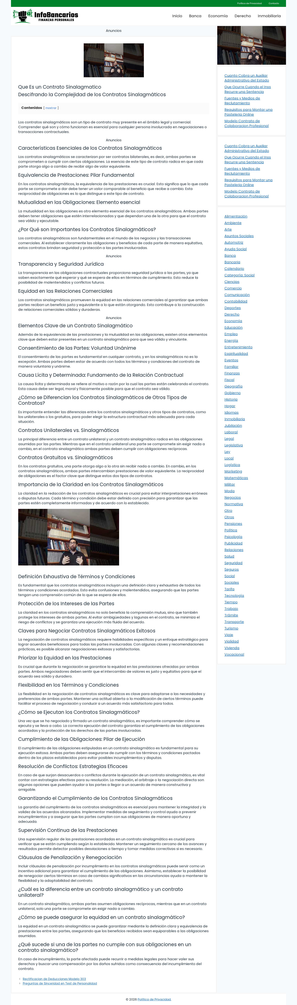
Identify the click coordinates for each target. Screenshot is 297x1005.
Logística (232, 464)
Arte (228, 229)
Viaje (228, 634)
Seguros (231, 569)
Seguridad (233, 562)
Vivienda (231, 648)
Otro (228, 510)
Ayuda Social (235, 249)
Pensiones (233, 523)
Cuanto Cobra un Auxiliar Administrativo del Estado (246, 78)
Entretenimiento (238, 347)
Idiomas (231, 412)
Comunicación (237, 294)
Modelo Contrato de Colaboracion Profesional (246, 123)
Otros (229, 517)
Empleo (231, 334)
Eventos (231, 360)
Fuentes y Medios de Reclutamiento (242, 100)
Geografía (233, 386)
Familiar (231, 366)
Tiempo (231, 602)
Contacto (274, 3)
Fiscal (229, 379)
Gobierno (232, 392)
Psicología (233, 536)
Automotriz (233, 242)
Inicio (177, 16)
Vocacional (234, 654)
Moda (229, 491)
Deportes (232, 307)
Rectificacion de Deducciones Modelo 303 (54, 979)
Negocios (232, 497)
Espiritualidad (236, 353)
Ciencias (231, 281)
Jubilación (233, 425)
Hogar (229, 406)
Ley (227, 451)
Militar (229, 484)
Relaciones (233, 549)
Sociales (231, 582)
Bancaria (232, 262)
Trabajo (231, 608)
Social (229, 576)
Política (230, 530)
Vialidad (231, 641)
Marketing (233, 471)
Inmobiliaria (269, 16)
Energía (231, 340)
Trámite (231, 615)
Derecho (243, 16)
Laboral (231, 432)
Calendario (234, 268)
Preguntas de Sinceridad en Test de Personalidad (60, 983)
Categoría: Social (239, 275)
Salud (229, 556)
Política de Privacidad (249, 3)
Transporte (234, 621)
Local (229, 458)
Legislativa (233, 445)
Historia (231, 399)
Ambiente (232, 222)
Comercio (233, 288)
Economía (218, 16)
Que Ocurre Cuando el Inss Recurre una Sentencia (247, 89)
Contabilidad (235, 301)
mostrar (51, 108)
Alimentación (235, 216)
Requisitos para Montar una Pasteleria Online (248, 112)
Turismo (231, 628)
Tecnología (234, 595)
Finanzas (232, 373)
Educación (233, 327)
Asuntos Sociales (239, 236)
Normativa (233, 504)
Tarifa (229, 589)
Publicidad (233, 543)
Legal (229, 438)
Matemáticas (236, 477)
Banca (195, 16)
